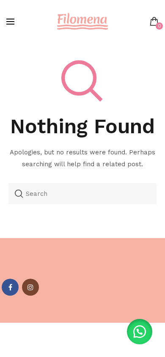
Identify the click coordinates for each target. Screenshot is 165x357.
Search (19, 193)
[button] (139, 331)
